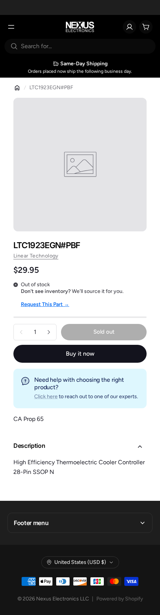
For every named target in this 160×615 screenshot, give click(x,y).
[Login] (129, 27)
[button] (80, 447)
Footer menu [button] (31, 523)
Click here (46, 396)
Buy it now (80, 353)
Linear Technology (35, 256)
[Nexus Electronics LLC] (80, 27)
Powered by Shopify (119, 599)
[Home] (17, 87)
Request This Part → (45, 304)
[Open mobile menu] (11, 27)
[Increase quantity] (48, 332)
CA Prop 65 (28, 418)
